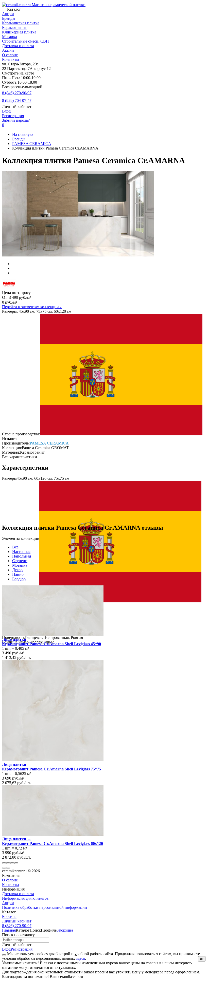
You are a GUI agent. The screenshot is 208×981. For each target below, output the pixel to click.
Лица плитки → (16, 639)
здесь (80, 958)
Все (15, 547)
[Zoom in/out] (16, 863)
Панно (18, 574)
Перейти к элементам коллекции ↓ (32, 307)
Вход (6, 111)
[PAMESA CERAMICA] (9, 288)
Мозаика (19, 565)
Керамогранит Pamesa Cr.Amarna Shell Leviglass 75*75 (51, 769)
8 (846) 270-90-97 (16, 93)
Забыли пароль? (16, 120)
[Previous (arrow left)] (4, 867)
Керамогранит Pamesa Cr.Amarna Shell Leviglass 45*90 (51, 644)
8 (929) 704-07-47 (16, 100)
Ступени (19, 561)
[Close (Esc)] (4, 863)
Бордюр (19, 579)
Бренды (18, 139)
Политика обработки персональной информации (44, 907)
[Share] (8, 863)
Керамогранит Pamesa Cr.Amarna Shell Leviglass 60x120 (52, 843)
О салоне (10, 55)
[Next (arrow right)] (8, 867)
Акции (8, 50)
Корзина (9, 916)
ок (201, 959)
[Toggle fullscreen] (12, 863)
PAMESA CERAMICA (31, 143)
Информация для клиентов (25, 898)
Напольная (21, 556)
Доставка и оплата (18, 46)
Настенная (21, 551)
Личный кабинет (16, 921)
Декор (17, 570)
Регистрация (13, 116)
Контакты (10, 59)
